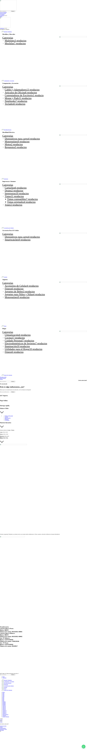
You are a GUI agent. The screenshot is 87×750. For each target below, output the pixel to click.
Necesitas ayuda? (3, 377)
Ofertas (1, 379)
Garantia (6, 416)
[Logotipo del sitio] (8, 10)
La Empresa (7, 420)
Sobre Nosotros (3, 378)
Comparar (4, 715)
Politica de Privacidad (9, 415)
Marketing (7, 419)
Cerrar (1, 719)
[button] (83, 746)
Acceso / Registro (5, 716)
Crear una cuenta (3, 725)
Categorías (7, 37)
